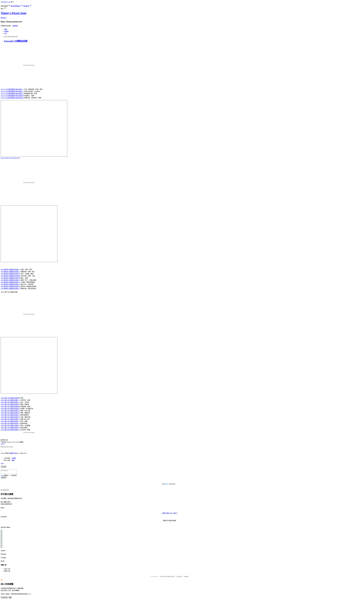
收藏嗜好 (15, 26)
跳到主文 (3, 18)
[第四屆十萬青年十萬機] (1, 547)
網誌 (167, 513)
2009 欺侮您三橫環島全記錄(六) (10, 280)
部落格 (6, 31)
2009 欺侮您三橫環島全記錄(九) (10, 286)
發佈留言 (3, 477)
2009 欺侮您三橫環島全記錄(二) (10, 271)
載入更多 (3, 466)
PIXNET (156, 576)
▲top (2, 463)
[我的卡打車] (1, 545)
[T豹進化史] (1, 543)
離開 (10, 597)
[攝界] (1, 533)
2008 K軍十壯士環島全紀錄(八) (10, 415)
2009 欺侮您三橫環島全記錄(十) (10, 288)
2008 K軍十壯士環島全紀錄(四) (10, 406)
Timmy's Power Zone (13, 13)
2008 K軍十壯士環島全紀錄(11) (10, 421)
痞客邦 (12, 453)
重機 (13, 460)
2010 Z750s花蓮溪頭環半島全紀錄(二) (12, 91)
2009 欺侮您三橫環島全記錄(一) (10, 269)
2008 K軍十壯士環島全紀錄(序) (10, 398)
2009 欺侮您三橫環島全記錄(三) (10, 273)
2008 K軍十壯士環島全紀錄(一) (10, 400)
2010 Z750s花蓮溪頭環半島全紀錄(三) (12, 93)
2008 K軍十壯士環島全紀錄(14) (10, 427)
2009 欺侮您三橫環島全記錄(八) (10, 284)
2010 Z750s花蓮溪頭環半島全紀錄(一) (12, 89)
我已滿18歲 (4, 597)
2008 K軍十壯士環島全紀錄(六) (10, 410)
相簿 (5, 29)
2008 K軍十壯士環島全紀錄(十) (10, 419)
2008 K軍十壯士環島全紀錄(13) (10, 425)
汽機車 (14, 458)
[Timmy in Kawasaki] (1, 541)
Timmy (3, 444)
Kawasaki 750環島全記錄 (15, 41)
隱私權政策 (179, 576)
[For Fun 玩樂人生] (1, 531)
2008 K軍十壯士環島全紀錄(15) (10, 430)
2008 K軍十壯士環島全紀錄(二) (10, 402)
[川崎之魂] (1, 539)
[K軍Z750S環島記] (1, 537)
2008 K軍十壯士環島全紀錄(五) (10, 408)
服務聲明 (186, 576)
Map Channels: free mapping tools (10, 158)
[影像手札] (1, 535)
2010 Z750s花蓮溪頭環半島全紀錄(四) (12, 95)
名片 (5, 33)
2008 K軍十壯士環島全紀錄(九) (10, 417)
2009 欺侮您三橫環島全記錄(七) (10, 282)
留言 (15, 453)
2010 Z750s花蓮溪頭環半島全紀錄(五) (12, 98)
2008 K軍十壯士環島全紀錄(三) (10, 404)
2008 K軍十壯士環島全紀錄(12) (10, 423)
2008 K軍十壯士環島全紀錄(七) (10, 413)
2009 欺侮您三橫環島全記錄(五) (10, 278)
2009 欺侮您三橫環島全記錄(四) (10, 276)
